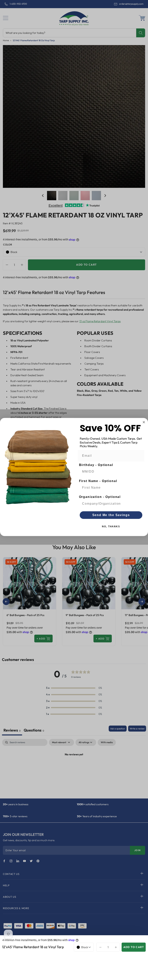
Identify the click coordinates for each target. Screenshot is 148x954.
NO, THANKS (111, 526)
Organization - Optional (100, 497)
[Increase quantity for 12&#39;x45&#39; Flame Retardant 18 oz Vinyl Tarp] (117, 947)
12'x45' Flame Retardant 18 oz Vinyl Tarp (33, 947)
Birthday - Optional (96, 465)
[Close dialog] (144, 422)
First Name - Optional (98, 481)
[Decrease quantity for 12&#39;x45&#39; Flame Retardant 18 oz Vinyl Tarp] (99, 947)
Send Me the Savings (111, 515)
